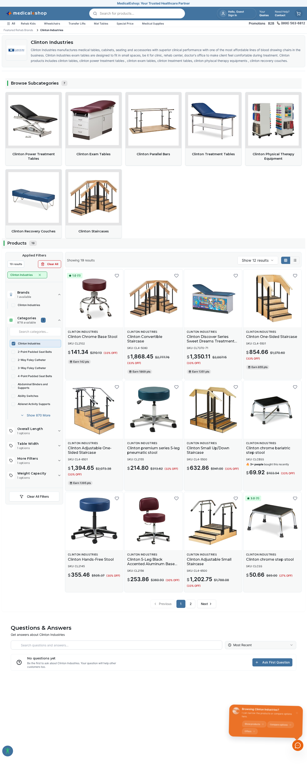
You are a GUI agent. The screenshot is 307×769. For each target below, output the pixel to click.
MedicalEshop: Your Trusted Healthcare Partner (153, 3)
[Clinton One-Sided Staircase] (272, 298)
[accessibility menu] (7, 751)
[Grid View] (285, 260)
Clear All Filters (38, 496)
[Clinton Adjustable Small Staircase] (213, 521)
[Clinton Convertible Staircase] (153, 298)
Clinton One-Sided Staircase (271, 337)
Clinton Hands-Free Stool (91, 559)
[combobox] (258, 260)
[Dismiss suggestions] (297, 711)
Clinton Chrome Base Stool (92, 337)
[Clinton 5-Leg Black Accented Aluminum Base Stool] (153, 521)
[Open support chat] (297, 745)
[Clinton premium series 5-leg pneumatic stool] (153, 409)
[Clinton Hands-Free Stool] (94, 521)
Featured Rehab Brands (18, 30)
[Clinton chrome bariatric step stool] (272, 409)
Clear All (52, 264)
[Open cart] (299, 13)
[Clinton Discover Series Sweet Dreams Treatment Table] (213, 298)
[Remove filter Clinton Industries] (39, 275)
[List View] (294, 260)
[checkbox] (13, 305)
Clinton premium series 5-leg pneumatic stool (153, 450)
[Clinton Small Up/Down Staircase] (213, 409)
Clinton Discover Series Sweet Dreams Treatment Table (210, 341)
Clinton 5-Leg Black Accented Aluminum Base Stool (151, 564)
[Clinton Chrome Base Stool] (94, 298)
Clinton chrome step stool (270, 559)
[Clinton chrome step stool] (272, 521)
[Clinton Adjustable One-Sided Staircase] (94, 409)
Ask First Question (276, 662)
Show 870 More (38, 415)
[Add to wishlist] (116, 275)
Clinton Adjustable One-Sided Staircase (89, 450)
